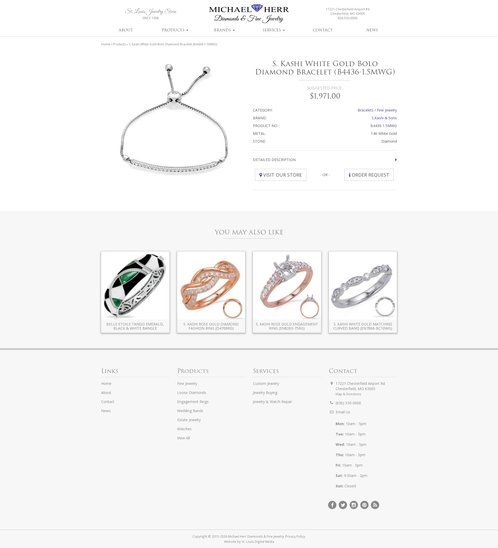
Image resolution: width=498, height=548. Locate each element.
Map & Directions (348, 394)
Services (272, 30)
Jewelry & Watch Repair (272, 401)
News (372, 30)
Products (174, 30)
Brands (223, 30)
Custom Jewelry (266, 383)
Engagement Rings (193, 401)
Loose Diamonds (191, 392)
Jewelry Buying (265, 392)
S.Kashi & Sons (384, 117)
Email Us (343, 412)
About (126, 30)
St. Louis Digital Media (257, 541)
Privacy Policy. (295, 536)
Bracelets (366, 110)
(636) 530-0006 (348, 402)
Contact (323, 30)
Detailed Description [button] (274, 159)
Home (105, 44)
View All (183, 437)
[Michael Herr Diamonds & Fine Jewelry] (249, 13)
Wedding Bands (190, 410)
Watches (184, 428)
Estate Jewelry (189, 419)
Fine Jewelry (387, 110)
